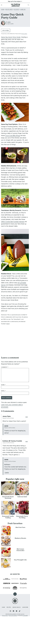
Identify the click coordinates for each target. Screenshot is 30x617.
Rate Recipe (5, 30)
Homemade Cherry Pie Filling (22, 517)
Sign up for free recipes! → (15, 1)
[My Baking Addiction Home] (15, 5)
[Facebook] (13, 611)
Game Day (23, 9)
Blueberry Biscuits (20, 538)
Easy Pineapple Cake (20, 560)
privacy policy (24, 33)
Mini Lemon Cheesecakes (20, 549)
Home (2, 9)
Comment (4, 367)
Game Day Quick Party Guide (10, 37)
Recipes (9, 607)
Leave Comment (6, 397)
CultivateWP (25, 615)
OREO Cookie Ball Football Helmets (12, 221)
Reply (26, 416)
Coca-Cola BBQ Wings (12, 135)
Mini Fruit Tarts (20, 527)
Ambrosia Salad (22, 496)
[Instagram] (10, 611)
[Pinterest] (16, 611)
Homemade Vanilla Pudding (8, 517)
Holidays (16, 9)
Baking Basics (17, 607)
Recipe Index (9, 9)
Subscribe (25, 607)
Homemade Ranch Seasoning (8, 497)
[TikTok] (19, 611)
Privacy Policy (5, 615)
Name (3, 384)
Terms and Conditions (13, 615)
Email (3, 390)
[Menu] (1, 5)
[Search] (28, 5)
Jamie (9, 22)
